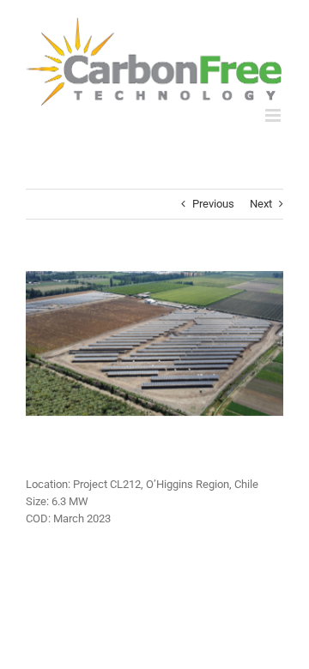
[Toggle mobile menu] (274, 115)
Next (261, 203)
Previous (213, 203)
